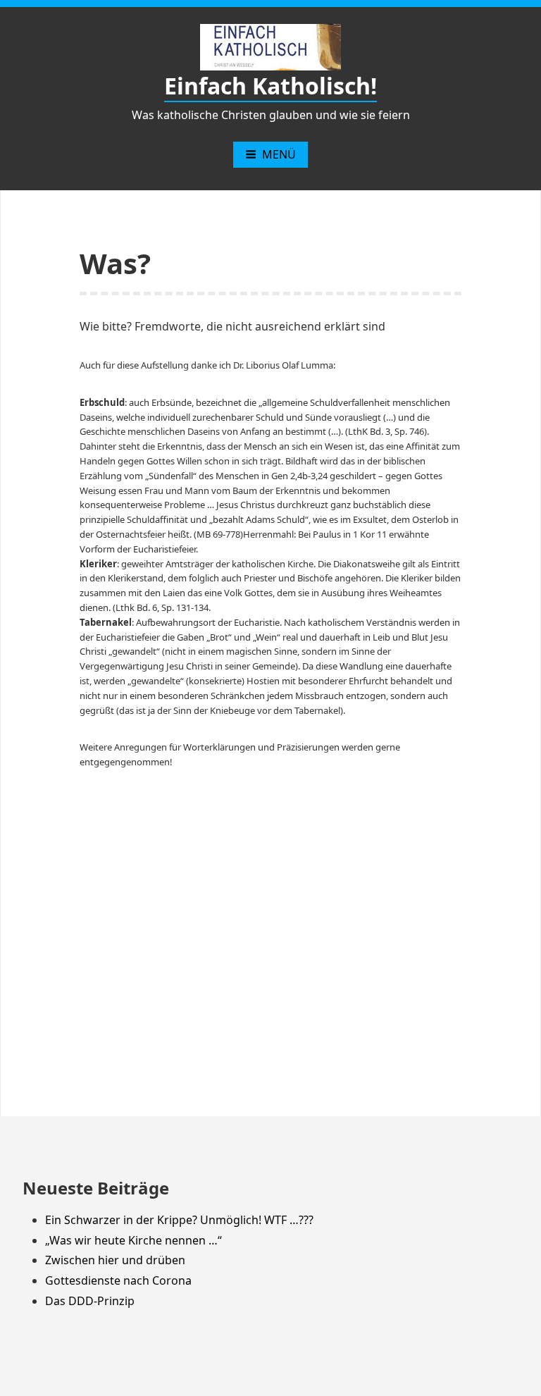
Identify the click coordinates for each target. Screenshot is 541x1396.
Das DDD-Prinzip (90, 1301)
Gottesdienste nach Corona (118, 1280)
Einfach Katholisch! (270, 85)
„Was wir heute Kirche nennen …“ (133, 1240)
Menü (279, 154)
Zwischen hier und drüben (115, 1260)
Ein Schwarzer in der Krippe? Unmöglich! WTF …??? (179, 1220)
